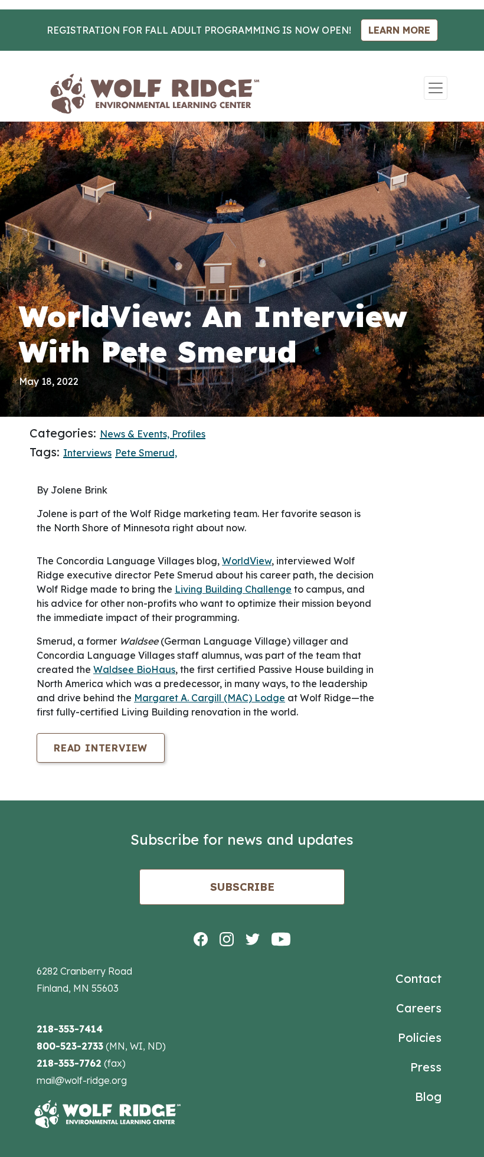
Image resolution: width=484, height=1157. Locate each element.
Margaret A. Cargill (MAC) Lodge (209, 698)
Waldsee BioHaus (134, 669)
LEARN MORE (399, 30)
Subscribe (242, 887)
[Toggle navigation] (435, 88)
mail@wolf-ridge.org (82, 1080)
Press (426, 1067)
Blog (428, 1096)
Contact (418, 978)
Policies (420, 1037)
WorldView (247, 561)
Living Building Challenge (233, 589)
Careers (419, 1008)
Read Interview (101, 748)
